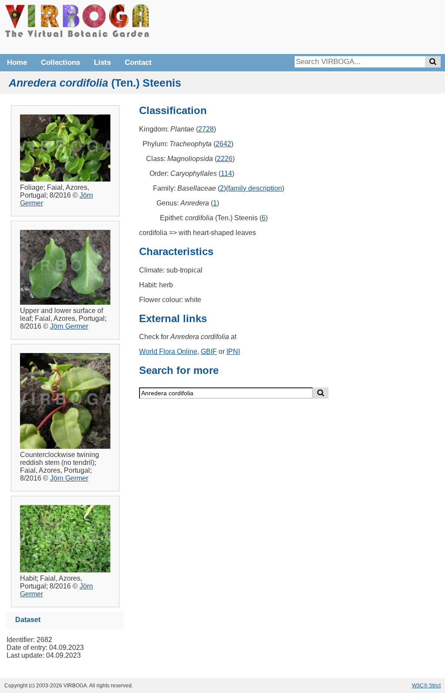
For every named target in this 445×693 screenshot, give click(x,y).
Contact (138, 62)
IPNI (233, 351)
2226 (224, 158)
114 (226, 173)
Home (17, 62)
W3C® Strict (426, 686)
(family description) (255, 188)
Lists (102, 62)
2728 (206, 129)
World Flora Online (168, 351)
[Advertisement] (310, 26)
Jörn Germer (69, 326)
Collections (60, 62)
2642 (223, 144)
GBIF (209, 351)
